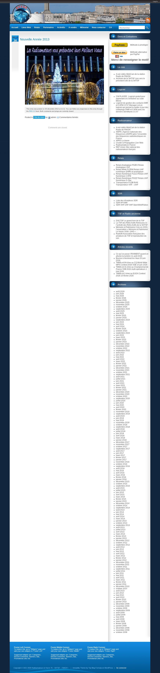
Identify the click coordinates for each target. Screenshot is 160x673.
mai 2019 (120, 420)
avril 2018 (120, 436)
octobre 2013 (121, 523)
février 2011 (121, 582)
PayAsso (120, 45)
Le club (121, 67)
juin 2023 (120, 335)
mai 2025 (120, 313)
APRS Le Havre (122, 140)
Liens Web (26, 27)
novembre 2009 (122, 606)
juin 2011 (120, 573)
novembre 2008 (122, 630)
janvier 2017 (121, 460)
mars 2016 (120, 475)
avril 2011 (120, 578)
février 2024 (121, 329)
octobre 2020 (121, 396)
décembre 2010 (122, 586)
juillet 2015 (120, 490)
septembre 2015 (123, 486)
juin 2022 (120, 355)
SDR (120, 193)
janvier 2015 (121, 501)
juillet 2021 (120, 379)
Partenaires (48, 27)
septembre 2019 (123, 414)
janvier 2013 (121, 538)
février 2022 (121, 363)
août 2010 (120, 591)
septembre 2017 (123, 449)
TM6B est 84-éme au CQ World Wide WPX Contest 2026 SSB (131, 264)
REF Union (120, 147)
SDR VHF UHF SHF (124, 205)
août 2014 (120, 510)
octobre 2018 (121, 425)
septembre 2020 (123, 398)
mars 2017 (120, 455)
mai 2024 (120, 324)
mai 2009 (120, 617)
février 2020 (121, 409)
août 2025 (120, 311)
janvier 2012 (121, 560)
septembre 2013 (123, 525)
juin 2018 (120, 433)
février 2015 (121, 499)
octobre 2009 (121, 608)
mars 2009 (120, 621)
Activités (61, 27)
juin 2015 (120, 492)
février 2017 (121, 457)
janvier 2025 (121, 318)
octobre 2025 (121, 307)
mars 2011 (120, 580)
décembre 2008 (122, 628)
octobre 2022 (121, 348)
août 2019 (120, 416)
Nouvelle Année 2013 (34, 39)
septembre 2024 (123, 320)
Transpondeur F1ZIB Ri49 (127, 182)
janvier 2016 (121, 479)
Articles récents (125, 247)
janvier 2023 (121, 342)
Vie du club (39, 117)
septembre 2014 (123, 508)
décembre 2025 (122, 302)
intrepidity (76, 668)
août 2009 (120, 613)
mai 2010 (120, 595)
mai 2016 (120, 471)
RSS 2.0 (32, 111)
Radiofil (119, 234)
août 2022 (120, 353)
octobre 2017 (121, 446)
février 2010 (121, 599)
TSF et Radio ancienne (129, 213)
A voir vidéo (121, 74)
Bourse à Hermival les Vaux (127, 258)
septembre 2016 (123, 466)
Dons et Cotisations (127, 36)
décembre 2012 (122, 540)
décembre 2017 (122, 442)
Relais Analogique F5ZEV (127, 165)
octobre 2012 (121, 543)
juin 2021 (120, 381)
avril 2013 (120, 532)
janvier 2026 (121, 300)
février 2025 (121, 315)
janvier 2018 (121, 440)
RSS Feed (147, 20)
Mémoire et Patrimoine (125, 227)
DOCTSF (120, 221)
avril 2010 (120, 597)
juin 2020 (120, 403)
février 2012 (121, 558)
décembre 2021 (122, 368)
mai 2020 (120, 405)
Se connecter (121, 668)
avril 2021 (120, 383)
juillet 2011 (120, 571)
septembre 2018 (123, 427)
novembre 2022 (122, 346)
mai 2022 (120, 357)
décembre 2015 (122, 481)
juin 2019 (120, 418)
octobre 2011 (121, 567)
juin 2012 (120, 549)
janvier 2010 (121, 602)
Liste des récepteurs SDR (127, 200)
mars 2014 (120, 519)
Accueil (14, 27)
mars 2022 (120, 361)
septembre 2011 (123, 569)
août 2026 (120, 291)
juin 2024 (120, 322)
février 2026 (121, 298)
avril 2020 (120, 407)
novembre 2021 (122, 370)
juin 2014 (120, 512)
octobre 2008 (121, 632)
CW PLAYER (121, 96)
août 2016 (120, 468)
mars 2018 (120, 438)
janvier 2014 (121, 521)
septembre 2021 (123, 374)
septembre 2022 (123, 350)
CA (110, 27)
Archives (122, 284)
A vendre (73, 27)
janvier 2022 (121, 366)
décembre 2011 (122, 562)
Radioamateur (125, 120)
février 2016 (121, 477)
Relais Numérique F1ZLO (127, 174)
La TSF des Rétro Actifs (126, 223)
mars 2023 (120, 337)
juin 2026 (120, 294)
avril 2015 (120, 495)
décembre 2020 (122, 392)
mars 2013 (120, 534)
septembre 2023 (123, 333)
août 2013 (120, 527)
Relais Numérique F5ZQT (127, 178)
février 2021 (121, 388)
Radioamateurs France (125, 145)
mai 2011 (120, 575)
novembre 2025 (122, 304)
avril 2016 (120, 473)
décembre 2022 (122, 344)
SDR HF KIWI (121, 203)
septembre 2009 (123, 610)
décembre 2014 (122, 503)
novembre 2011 (122, 564)
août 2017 (120, 451)
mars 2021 (120, 385)
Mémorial (84, 27)
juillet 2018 (120, 431)
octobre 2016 (121, 464)
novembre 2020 (122, 394)
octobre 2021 (121, 372)
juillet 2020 (120, 401)
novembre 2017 (122, 444)
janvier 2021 (121, 390)
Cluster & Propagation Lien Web (129, 143)
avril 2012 (120, 554)
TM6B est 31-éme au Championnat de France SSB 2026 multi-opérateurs (132, 268)
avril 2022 (120, 359)
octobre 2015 (121, 484)
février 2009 (121, 623)
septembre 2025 (123, 309)
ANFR (118, 132)
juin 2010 (120, 593)
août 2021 (120, 377)
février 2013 (121, 536)
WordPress (109, 668)
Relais (121, 158)
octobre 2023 (121, 331)
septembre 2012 (123, 545)
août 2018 (120, 429)
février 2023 (121, 339)
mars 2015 (120, 497)
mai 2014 (120, 514)
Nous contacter (99, 27)
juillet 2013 (120, 530)
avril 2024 (120, 326)
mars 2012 (120, 556)
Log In (155, 1)
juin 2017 (120, 453)
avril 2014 (120, 516)
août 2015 (120, 488)
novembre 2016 (122, 462)
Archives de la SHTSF (125, 78)
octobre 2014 (121, 505)
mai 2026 (120, 296)
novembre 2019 (122, 412)
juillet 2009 (120, 615)
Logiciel (121, 89)
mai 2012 (120, 551)
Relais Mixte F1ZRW (124, 169)
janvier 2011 (121, 584)
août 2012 (120, 547)
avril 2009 (120, 619)
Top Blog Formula (95, 668)
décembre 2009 (122, 604)
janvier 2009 (121, 626)
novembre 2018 (122, 422)
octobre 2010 (121, 588)
